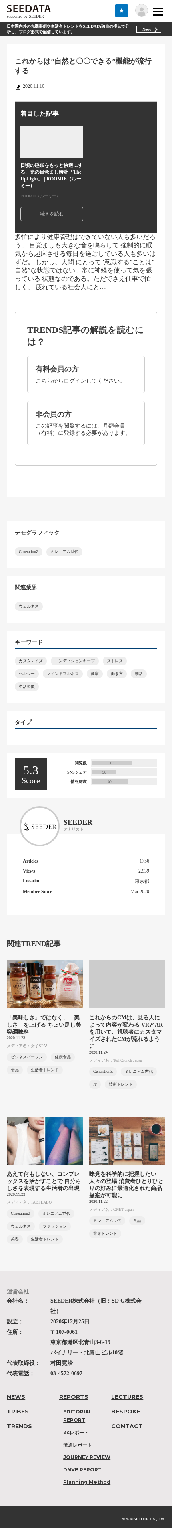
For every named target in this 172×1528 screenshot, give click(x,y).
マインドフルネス (63, 673)
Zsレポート (76, 1432)
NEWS (16, 1396)
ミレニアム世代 (64, 551)
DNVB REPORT (82, 1470)
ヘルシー (27, 673)
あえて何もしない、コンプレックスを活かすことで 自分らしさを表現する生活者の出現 (44, 1181)
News (146, 29)
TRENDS (19, 1426)
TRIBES (18, 1411)
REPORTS (73, 1396)
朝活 (139, 673)
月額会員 (114, 426)
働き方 (117, 673)
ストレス (115, 661)
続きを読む (52, 214)
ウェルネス (29, 606)
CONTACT (127, 1426)
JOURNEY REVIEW (86, 1457)
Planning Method (86, 1482)
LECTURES (127, 1396)
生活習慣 (27, 686)
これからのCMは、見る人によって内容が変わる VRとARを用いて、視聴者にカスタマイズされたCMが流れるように (126, 1032)
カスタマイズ (31, 661)
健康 (95, 673)
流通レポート (77, 1445)
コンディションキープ (75, 661)
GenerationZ (28, 551)
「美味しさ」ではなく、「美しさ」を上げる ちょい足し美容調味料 (44, 1025)
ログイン (75, 381)
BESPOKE (125, 1411)
